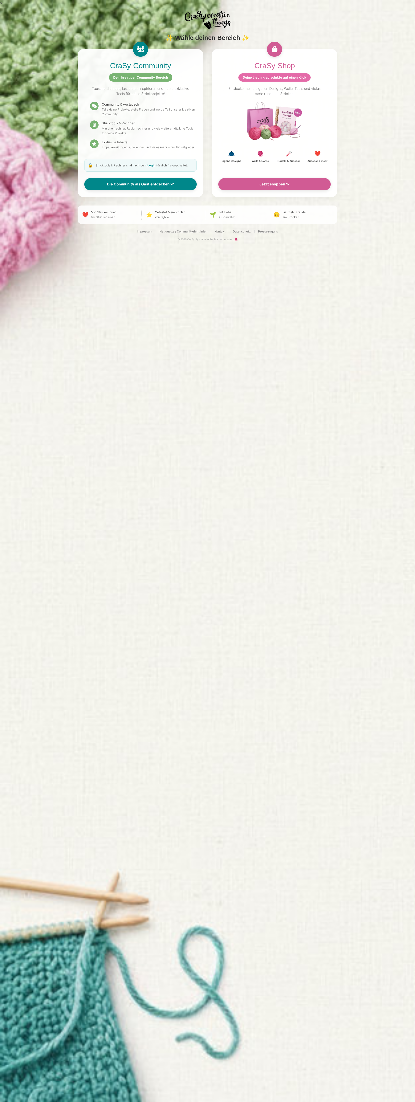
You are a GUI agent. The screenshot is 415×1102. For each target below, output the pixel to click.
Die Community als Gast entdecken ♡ (140, 184)
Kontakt (220, 231)
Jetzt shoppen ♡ (274, 184)
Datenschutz (242, 231)
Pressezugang (268, 231)
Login (151, 165)
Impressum (144, 231)
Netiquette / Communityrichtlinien (183, 231)
